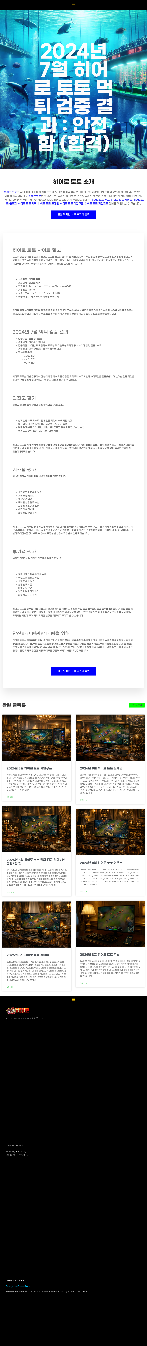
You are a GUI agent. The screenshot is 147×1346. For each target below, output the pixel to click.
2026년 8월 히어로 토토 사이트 (28, 955)
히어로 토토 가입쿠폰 (71, 203)
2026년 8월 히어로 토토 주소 (99, 954)
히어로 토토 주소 (100, 200)
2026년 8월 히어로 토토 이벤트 (101, 862)
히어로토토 (35, 196)
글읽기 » (10, 797)
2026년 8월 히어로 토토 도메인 (101, 768)
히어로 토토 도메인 (48, 203)
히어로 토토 (10, 192)
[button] (73, 3)
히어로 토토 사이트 (121, 200)
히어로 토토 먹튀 (27, 203)
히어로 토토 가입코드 (96, 203)
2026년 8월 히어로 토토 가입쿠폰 (29, 768)
